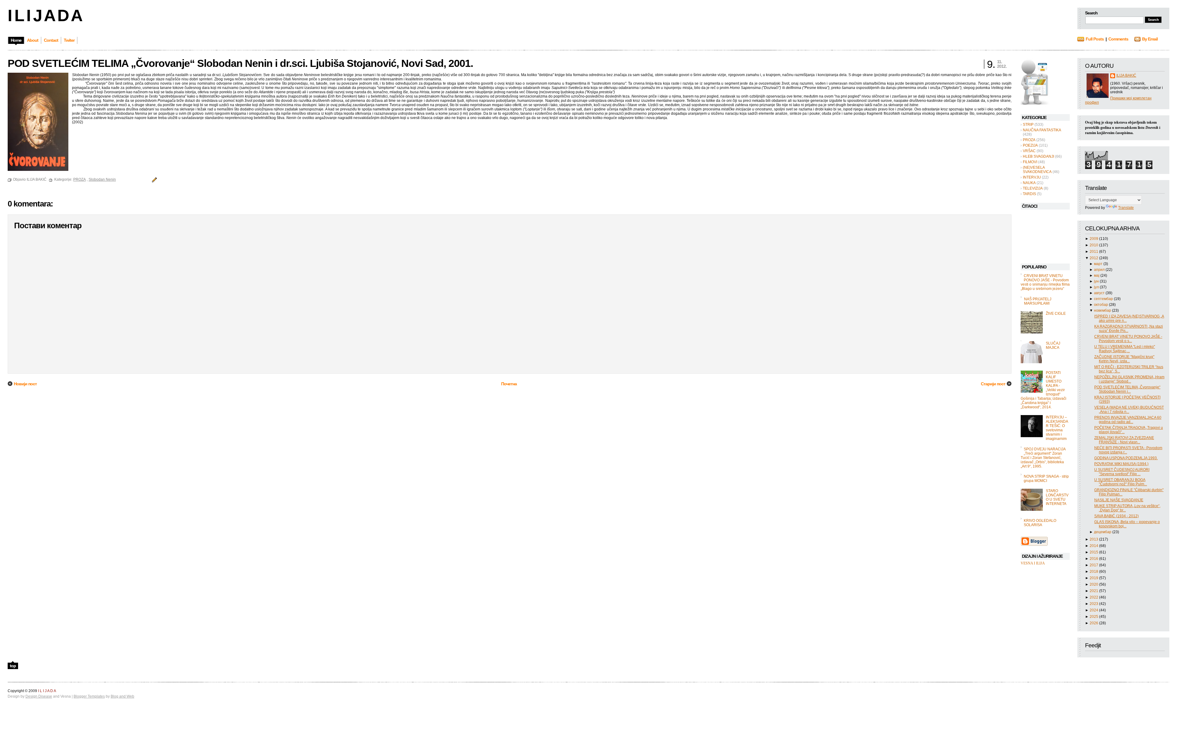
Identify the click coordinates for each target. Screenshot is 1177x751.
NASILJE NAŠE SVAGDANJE (1118, 500)
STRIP (1028, 124)
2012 (1094, 258)
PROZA (1029, 140)
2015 (1094, 552)
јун (1097, 281)
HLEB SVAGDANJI (1038, 156)
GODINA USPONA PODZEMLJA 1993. (1126, 458)
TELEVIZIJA (1033, 188)
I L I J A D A (45, 15)
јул (1097, 287)
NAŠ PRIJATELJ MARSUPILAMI (1037, 301)
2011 (1094, 251)
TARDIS (1029, 194)
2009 (1094, 239)
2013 (1094, 539)
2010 (1094, 245)
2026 (1094, 623)
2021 (1094, 591)
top (13, 665)
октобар (1101, 304)
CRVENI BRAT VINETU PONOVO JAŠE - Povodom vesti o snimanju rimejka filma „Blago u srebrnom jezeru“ (1045, 282)
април (1100, 270)
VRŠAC (1029, 151)
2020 (1094, 584)
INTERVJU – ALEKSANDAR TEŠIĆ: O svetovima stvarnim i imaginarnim (1057, 428)
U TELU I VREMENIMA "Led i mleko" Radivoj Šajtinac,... (1124, 349)
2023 (1094, 604)
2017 (1094, 565)
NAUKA (1029, 183)
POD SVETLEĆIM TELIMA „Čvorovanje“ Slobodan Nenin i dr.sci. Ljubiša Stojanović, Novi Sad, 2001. (240, 63)
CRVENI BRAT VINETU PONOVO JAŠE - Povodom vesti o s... (1128, 338)
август (1100, 293)
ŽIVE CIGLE (1056, 313)
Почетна (509, 383)
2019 (1094, 578)
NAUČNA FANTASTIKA (1042, 130)
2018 (1094, 571)
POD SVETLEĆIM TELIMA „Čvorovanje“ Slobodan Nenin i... (1127, 389)
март (1098, 264)
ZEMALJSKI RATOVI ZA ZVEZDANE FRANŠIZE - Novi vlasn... (1124, 440)
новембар (1103, 310)
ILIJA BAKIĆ (1126, 75)
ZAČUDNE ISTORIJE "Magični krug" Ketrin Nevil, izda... (1124, 359)
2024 (1094, 610)
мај (1097, 275)
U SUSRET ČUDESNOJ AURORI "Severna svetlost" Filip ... (1121, 472)
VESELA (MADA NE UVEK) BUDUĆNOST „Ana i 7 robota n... (1129, 409)
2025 (1094, 616)
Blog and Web (122, 696)
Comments (1118, 39)
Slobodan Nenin (102, 179)
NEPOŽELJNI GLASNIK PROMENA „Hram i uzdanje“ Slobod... (1129, 379)
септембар (1104, 299)
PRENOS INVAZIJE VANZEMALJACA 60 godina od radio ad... (1127, 419)
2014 (1094, 546)
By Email (1150, 39)
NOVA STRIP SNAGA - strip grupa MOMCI (1046, 478)
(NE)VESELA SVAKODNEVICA (1037, 169)
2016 (1094, 559)
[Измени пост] (153, 179)
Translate (1126, 208)
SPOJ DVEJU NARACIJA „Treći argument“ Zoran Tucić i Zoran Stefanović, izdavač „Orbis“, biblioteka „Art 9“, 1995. (1043, 457)
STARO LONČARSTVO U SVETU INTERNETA (1057, 497)
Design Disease (38, 696)
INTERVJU (1032, 177)
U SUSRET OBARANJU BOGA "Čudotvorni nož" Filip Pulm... (1120, 482)
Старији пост (993, 383)
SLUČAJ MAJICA (1053, 345)
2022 (1094, 597)
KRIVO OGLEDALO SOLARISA (1040, 522)
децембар (1103, 532)
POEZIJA (1030, 145)
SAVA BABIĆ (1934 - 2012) (1116, 516)
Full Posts (1095, 39)
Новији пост (25, 383)
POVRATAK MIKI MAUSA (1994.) (1121, 464)
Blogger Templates (89, 696)
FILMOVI (1030, 162)
